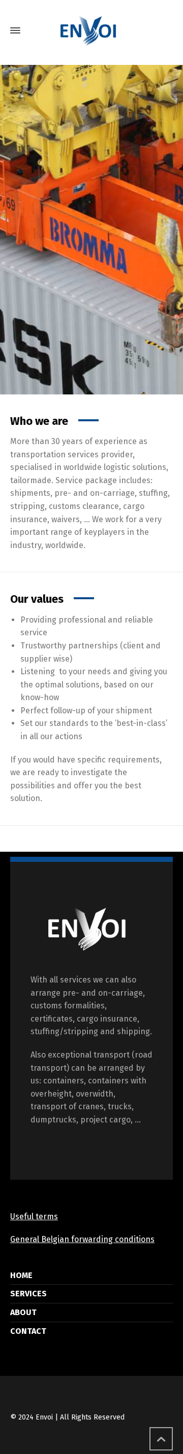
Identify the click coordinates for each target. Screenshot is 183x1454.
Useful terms (34, 1216)
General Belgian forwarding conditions (82, 1239)
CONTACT (28, 1331)
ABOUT (23, 1312)
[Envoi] (91, 30)
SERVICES (28, 1293)
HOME (21, 1275)
